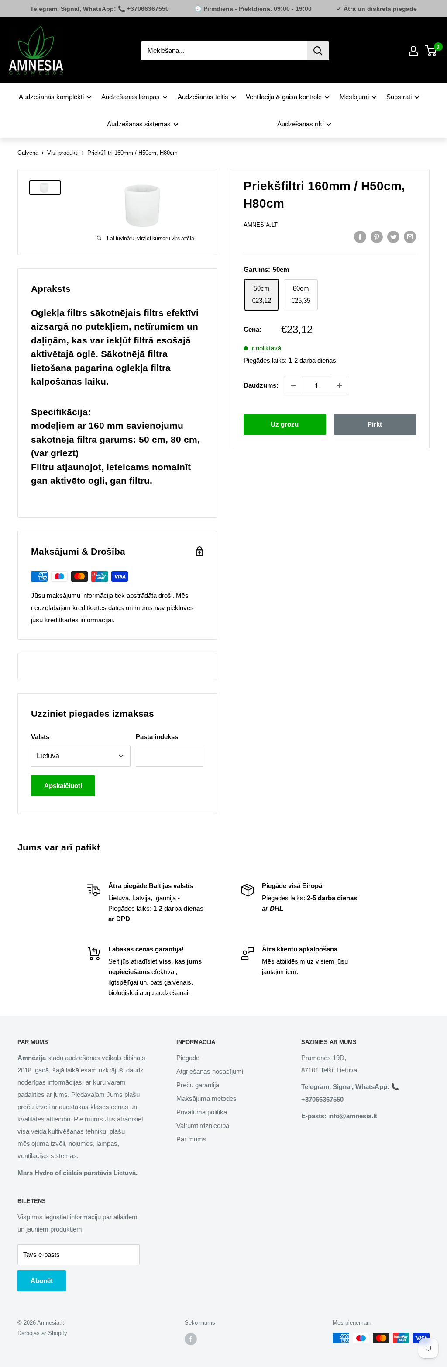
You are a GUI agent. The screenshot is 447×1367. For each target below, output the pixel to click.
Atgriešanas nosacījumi (209, 1071)
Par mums (191, 1139)
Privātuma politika (201, 1112)
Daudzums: (261, 385)
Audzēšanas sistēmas (139, 124)
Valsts (40, 736)
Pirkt (375, 424)
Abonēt (42, 1280)
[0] (431, 50)
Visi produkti (63, 152)
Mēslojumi (354, 97)
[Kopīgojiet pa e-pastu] (410, 236)
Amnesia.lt (261, 225)
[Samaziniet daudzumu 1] (293, 385)
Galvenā (27, 152)
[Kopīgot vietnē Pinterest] (377, 236)
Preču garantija (197, 1085)
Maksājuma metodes (206, 1098)
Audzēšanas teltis (203, 97)
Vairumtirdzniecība (202, 1125)
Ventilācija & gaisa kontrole (284, 97)
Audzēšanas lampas (130, 97)
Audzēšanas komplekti (51, 97)
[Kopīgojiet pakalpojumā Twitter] (393, 236)
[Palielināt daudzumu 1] (339, 385)
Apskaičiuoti (63, 785)
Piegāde (187, 1058)
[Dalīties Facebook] (360, 236)
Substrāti (399, 97)
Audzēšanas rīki (300, 124)
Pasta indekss (157, 736)
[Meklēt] (318, 50)
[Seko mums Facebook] (191, 1339)
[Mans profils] (413, 51)
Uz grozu (285, 424)
